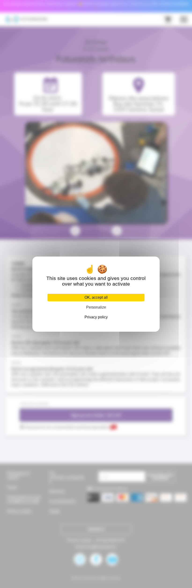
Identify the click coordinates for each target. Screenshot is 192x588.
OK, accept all (96, 297)
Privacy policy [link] (96, 317)
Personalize (96, 307)
